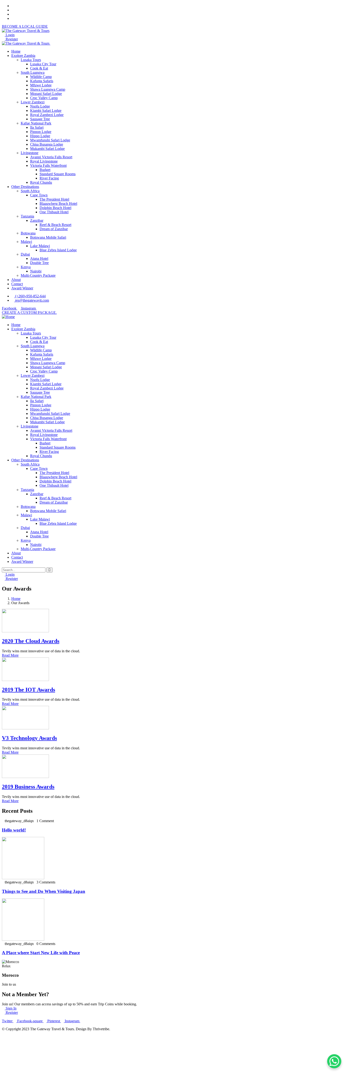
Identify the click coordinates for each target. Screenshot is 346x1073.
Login (10, 35)
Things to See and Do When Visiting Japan (43, 891)
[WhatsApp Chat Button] (334, 1061)
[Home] (8, 317)
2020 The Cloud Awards (30, 641)
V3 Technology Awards (29, 738)
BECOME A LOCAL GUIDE (25, 26)
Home (15, 599)
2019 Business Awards (28, 787)
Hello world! (14, 830)
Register (11, 39)
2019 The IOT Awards (28, 690)
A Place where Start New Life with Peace (41, 952)
